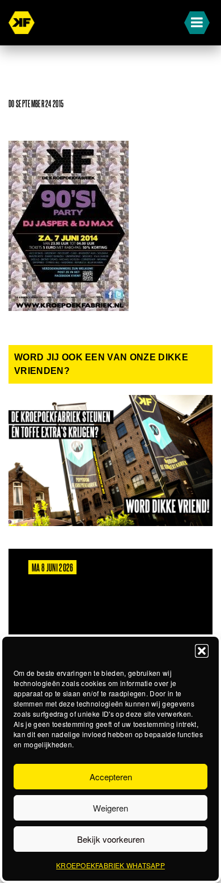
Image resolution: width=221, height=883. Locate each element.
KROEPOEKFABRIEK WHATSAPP (110, 865)
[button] (201, 651)
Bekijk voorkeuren (110, 839)
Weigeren (110, 808)
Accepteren (111, 777)
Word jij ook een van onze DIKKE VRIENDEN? (101, 364)
